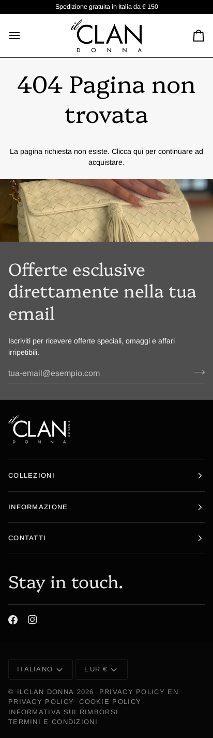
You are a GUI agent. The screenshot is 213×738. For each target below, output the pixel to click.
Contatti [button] (27, 538)
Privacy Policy (41, 701)
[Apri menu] (23, 35)
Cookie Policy (110, 701)
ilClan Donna (45, 692)
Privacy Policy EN (138, 692)
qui (138, 151)
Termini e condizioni (53, 722)
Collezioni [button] (31, 475)
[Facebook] (13, 619)
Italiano (35, 669)
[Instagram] (32, 619)
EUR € (96, 669)
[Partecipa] (196, 372)
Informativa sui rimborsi (63, 712)
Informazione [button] (38, 507)
